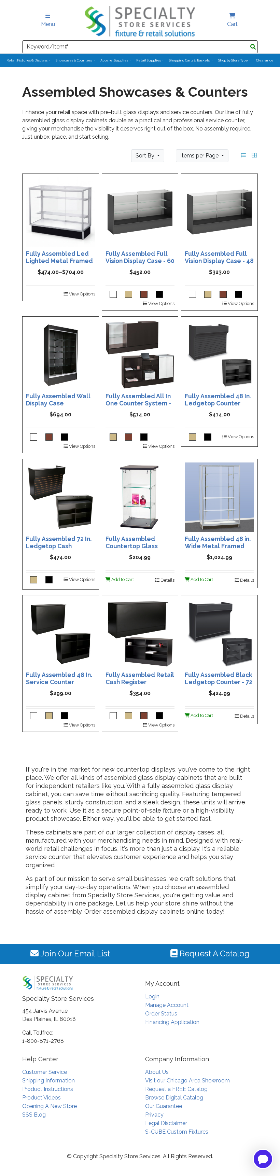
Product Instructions (47, 1089)
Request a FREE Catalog (176, 1089)
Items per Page (200, 155)
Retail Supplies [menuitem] (149, 60)
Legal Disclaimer (166, 1123)
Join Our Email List (74, 953)
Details (166, 580)
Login (152, 996)
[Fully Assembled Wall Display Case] (60, 354)
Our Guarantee (163, 1106)
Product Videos (41, 1097)
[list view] (243, 155)
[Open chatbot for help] (263, 1159)
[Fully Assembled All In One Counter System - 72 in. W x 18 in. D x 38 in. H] (140, 354)
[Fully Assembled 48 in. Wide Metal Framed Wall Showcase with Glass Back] (219, 497)
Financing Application (172, 1022)
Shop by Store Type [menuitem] (233, 60)
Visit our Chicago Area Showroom (187, 1080)
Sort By (146, 155)
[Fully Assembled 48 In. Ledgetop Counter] (219, 354)
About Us (157, 1072)
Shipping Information (48, 1080)
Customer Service (44, 1072)
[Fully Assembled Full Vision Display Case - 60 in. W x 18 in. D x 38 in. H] (140, 211)
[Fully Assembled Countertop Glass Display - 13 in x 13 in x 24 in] (140, 497)
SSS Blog (34, 1114)
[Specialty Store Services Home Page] (140, 21)
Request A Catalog (214, 953)
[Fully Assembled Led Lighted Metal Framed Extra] (60, 211)
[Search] (253, 47)
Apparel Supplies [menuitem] (114, 60)
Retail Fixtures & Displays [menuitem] (27, 60)
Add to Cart (122, 579)
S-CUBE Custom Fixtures (176, 1132)
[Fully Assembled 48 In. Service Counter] (60, 632)
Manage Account (166, 1005)
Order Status (161, 1013)
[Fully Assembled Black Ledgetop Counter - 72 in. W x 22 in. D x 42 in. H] (219, 632)
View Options (81, 293)
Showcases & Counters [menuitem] (74, 60)
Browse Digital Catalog (174, 1097)
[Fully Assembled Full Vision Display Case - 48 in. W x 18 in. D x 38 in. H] (219, 211)
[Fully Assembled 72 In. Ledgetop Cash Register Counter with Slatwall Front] (60, 497)
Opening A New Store (49, 1106)
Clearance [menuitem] (265, 60)
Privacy (154, 1114)
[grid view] (254, 155)
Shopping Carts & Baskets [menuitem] (189, 60)
